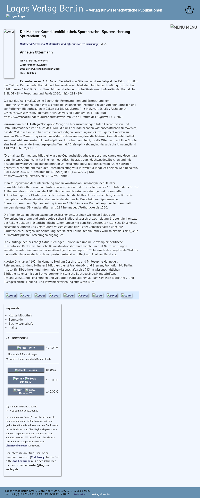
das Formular (21, 461)
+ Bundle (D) (26, 380)
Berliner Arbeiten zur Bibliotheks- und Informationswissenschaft (59, 44)
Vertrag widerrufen (101, 494)
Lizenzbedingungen (16, 445)
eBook (33, 370)
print (32, 347)
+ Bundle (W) (25, 391)
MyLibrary (38, 457)
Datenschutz (80, 494)
